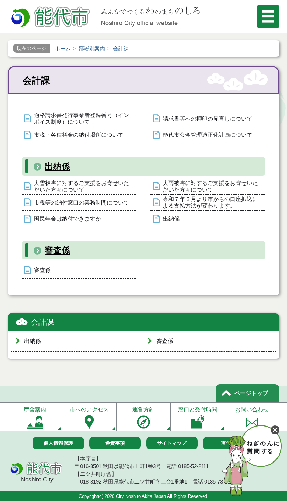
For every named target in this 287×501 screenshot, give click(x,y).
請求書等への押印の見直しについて (207, 119)
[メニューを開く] (268, 16)
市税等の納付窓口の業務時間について (81, 203)
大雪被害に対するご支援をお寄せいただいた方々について (81, 186)
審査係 (57, 250)
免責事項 (115, 443)
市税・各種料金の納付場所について (79, 135)
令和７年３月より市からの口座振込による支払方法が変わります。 (210, 202)
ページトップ (251, 393)
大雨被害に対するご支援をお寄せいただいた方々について (210, 186)
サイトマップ (172, 443)
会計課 (42, 322)
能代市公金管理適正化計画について (207, 135)
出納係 (57, 166)
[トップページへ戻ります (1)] (51, 17)
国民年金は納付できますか (67, 219)
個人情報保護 (58, 443)
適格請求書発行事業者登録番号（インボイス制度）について (81, 118)
